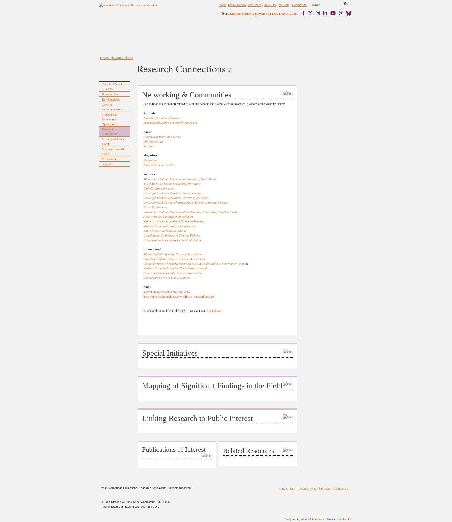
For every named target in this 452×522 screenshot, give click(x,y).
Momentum (150, 160)
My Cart (284, 5)
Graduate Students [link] (241, 13)
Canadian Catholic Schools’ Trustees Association (174, 259)
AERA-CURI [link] (288, 13)
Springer (148, 146)
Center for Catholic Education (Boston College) (172, 193)
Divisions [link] (262, 13)
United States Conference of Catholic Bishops (171, 235)
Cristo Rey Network (155, 207)
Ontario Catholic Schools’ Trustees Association (172, 273)
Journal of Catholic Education (162, 118)
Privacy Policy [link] (307, 488)
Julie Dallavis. (214, 310)
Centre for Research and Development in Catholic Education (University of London (195, 263)
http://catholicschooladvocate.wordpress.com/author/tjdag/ (179, 296)
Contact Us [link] (299, 5)
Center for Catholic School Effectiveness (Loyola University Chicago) (186, 202)
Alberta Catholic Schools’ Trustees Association (172, 254)
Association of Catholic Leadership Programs (172, 183)
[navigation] (114, 37)
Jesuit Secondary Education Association (168, 216)
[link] (304, 13)
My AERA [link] (270, 5)
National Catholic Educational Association (169, 226)
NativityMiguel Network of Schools (164, 230)
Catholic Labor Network (158, 188)
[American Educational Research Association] (128, 7)
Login (222, 5)
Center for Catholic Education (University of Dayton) (176, 198)
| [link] (277, 5)
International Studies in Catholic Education (170, 122)
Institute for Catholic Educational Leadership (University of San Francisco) (190, 212)
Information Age (153, 141)
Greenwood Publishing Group (162, 136)
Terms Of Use (286, 488)
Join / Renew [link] (237, 5)
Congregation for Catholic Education (166, 277)
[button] (346, 4)
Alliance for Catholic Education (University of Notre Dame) (180, 179)
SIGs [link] (275, 13)
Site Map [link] (324, 488)
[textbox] (321, 5)
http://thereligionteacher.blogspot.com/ (166, 292)
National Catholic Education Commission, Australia (175, 268)
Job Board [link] (254, 5)
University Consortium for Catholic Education (172, 240)
